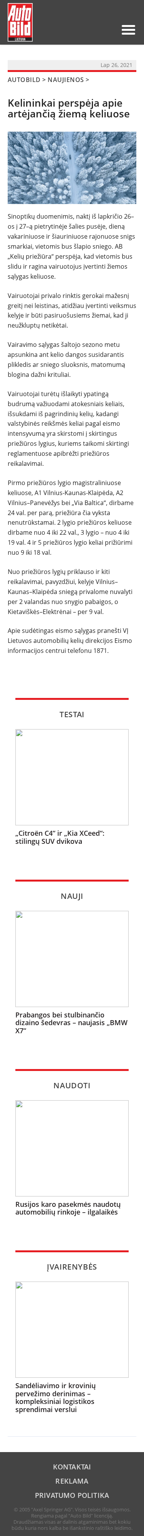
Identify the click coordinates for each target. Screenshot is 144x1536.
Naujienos (66, 79)
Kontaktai (72, 1466)
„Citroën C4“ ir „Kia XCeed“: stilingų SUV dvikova (59, 837)
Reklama (71, 1481)
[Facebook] (96, 29)
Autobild (24, 79)
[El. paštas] (84, 29)
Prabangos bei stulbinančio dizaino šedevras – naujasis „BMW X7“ (71, 1023)
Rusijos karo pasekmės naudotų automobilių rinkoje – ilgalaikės (68, 1208)
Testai (72, 714)
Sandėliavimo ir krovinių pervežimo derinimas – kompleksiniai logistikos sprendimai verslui (55, 1398)
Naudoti (71, 1085)
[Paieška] (71, 29)
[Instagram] (108, 29)
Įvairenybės (72, 1267)
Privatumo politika (72, 1495)
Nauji (72, 896)
